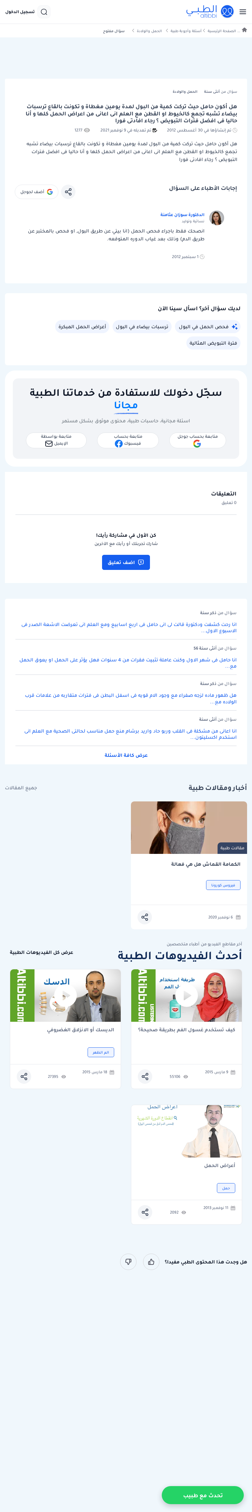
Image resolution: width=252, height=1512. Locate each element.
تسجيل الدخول (20, 12)
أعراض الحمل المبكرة (82, 326)
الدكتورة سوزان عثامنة (182, 214)
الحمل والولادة (149, 31)
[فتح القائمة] (241, 12)
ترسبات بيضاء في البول (142, 326)
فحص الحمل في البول (204, 326)
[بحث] (44, 11)
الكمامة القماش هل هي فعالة (206, 864)
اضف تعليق (121, 562)
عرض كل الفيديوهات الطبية (41, 952)
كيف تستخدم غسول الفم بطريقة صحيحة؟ (186, 1030)
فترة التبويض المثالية (213, 343)
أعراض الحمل (219, 1165)
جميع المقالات (21, 788)
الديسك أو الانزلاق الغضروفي (80, 1030)
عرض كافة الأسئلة (126, 755)
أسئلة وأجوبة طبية (186, 31)
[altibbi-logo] (210, 12)
